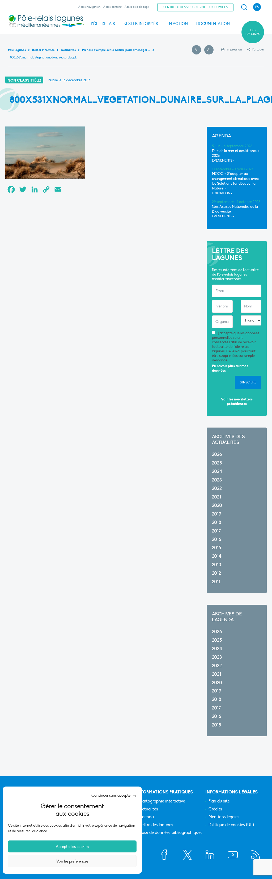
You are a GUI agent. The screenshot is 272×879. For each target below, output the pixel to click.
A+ (210, 50)
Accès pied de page (137, 7)
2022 (217, 488)
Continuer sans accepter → (114, 795)
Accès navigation (89, 7)
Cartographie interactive (162, 801)
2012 (216, 573)
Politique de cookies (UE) (231, 825)
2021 (216, 497)
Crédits (215, 809)
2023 (217, 480)
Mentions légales (224, 817)
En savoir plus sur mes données (230, 368)
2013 (216, 565)
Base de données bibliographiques (170, 832)
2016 (216, 539)
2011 (216, 582)
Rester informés (141, 23)
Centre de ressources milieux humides (195, 7)
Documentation (213, 23)
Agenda (146, 817)
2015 (216, 548)
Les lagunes (252, 32)
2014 (217, 556)
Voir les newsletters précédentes (237, 401)
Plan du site (219, 801)
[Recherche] (244, 7)
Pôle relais (103, 23)
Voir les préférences (72, 861)
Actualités (148, 809)
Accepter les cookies (72, 846)
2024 (217, 471)
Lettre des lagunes (156, 825)
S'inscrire (248, 382)
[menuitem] (243, 7)
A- (198, 50)
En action (177, 23)
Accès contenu (112, 7)
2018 (216, 522)
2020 (217, 505)
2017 (216, 531)
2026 (217, 454)
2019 (216, 514)
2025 (217, 463)
